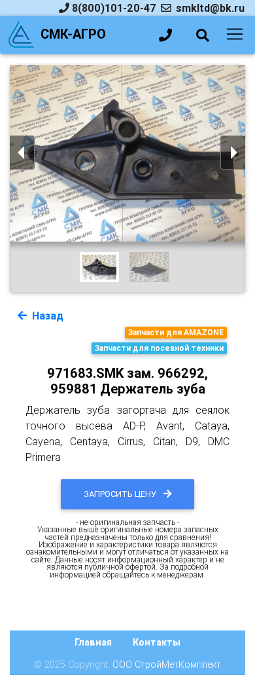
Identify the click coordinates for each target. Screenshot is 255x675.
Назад (46, 315)
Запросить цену (121, 494)
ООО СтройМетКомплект (166, 664)
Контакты (156, 642)
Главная (93, 642)
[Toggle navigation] (235, 33)
